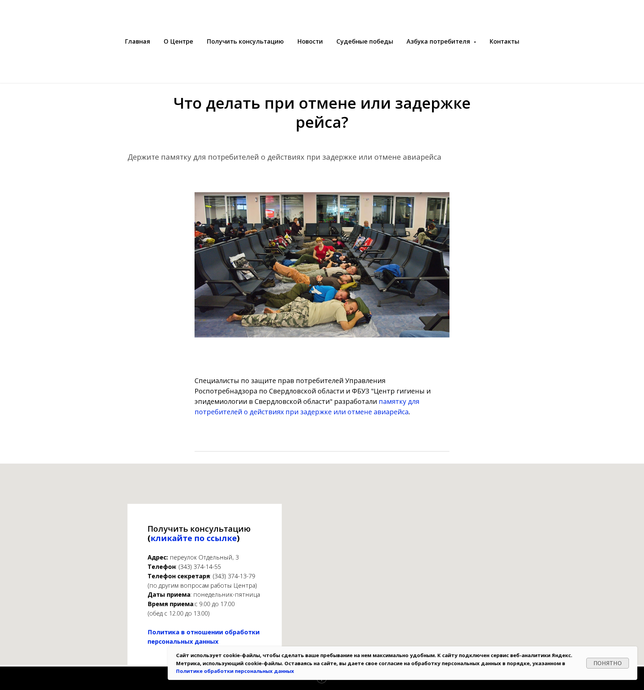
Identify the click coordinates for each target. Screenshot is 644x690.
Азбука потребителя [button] (439, 41)
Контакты (504, 41)
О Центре (178, 41)
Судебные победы (364, 41)
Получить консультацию (245, 41)
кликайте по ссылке (194, 537)
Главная (137, 41)
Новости (310, 41)
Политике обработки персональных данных (235, 671)
